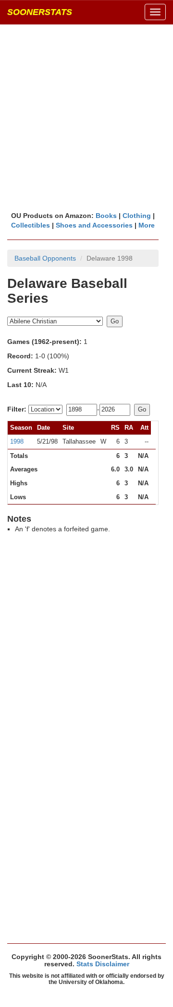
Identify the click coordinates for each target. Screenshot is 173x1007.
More (146, 225)
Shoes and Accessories (94, 225)
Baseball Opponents (45, 258)
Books (106, 215)
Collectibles (30, 225)
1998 (17, 441)
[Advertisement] (86, 117)
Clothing (137, 215)
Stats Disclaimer (102, 964)
